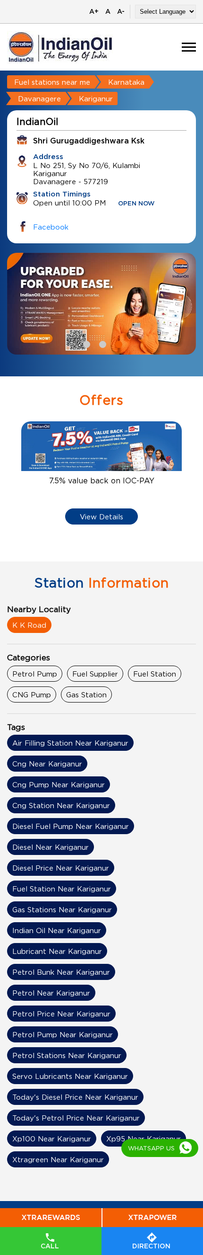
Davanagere (39, 98)
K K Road (29, 625)
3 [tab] (117, 343)
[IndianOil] (60, 47)
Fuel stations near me (52, 82)
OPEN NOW (136, 204)
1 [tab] (85, 343)
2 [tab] (101, 343)
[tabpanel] (101, 304)
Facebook (50, 227)
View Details (101, 516)
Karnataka (126, 82)
